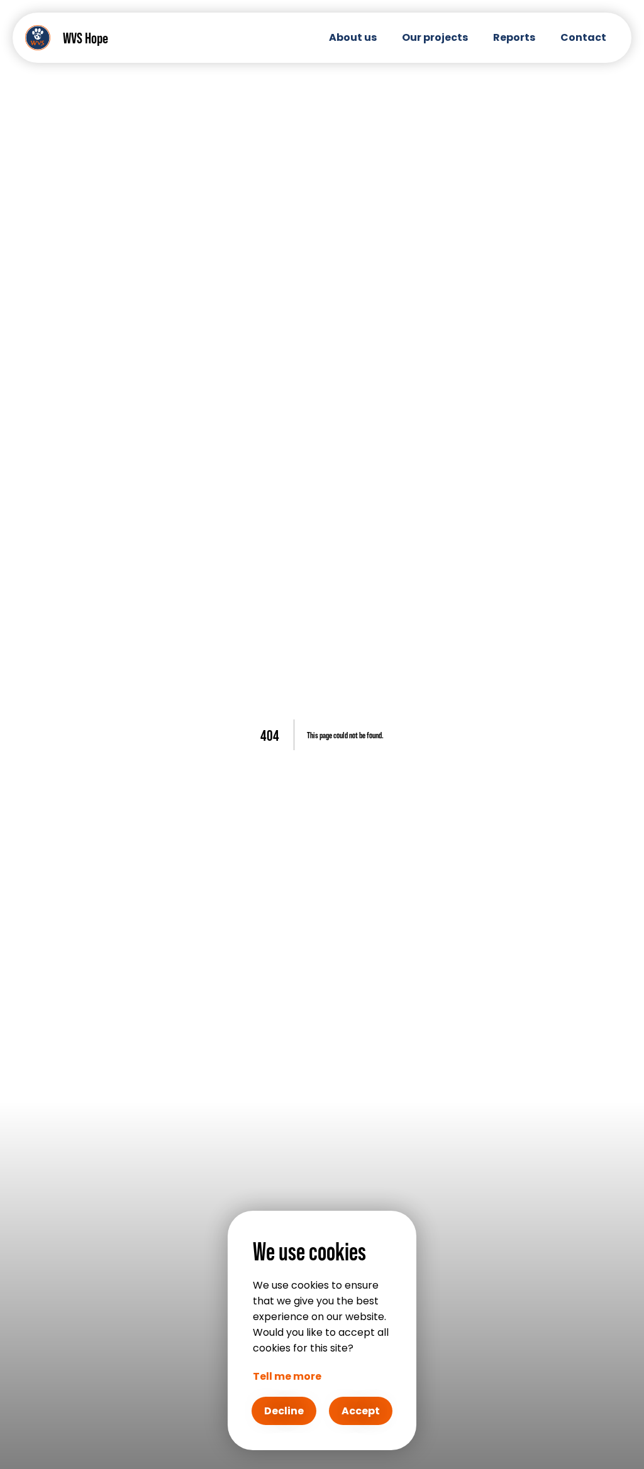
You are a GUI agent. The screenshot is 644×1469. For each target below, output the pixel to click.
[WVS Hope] (37, 37)
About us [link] (353, 37)
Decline (284, 1411)
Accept (360, 1411)
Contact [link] (583, 37)
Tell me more (287, 1376)
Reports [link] (514, 37)
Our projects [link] (435, 37)
